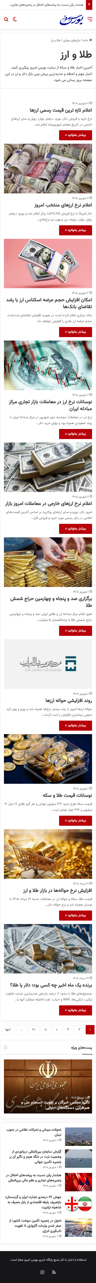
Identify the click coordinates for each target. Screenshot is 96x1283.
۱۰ (46, 1029)
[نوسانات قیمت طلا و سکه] (48, 759)
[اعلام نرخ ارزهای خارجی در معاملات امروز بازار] (48, 467)
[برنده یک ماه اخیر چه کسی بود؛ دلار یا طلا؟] (48, 948)
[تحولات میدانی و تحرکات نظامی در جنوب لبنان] (78, 1136)
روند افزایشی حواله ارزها (69, 701)
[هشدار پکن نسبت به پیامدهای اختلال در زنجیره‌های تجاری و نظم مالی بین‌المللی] (78, 1182)
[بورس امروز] (71, 20)
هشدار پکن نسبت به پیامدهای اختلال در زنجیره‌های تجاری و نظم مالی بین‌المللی (33, 1178)
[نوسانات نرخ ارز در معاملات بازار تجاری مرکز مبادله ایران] (48, 365)
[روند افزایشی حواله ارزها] (48, 664)
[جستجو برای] (6, 21)
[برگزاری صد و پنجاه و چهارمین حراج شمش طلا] (48, 562)
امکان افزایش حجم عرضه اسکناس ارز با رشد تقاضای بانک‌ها (49, 303)
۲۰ (33, 1029)
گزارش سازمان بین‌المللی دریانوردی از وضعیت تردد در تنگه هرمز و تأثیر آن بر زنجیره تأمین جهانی (35, 1157)
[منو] (89, 21)
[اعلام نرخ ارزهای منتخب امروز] (48, 168)
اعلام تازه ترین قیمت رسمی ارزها (61, 110)
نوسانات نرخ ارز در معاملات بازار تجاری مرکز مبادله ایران (50, 405)
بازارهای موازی (71, 40)
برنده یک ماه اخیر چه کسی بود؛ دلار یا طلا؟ (51, 985)
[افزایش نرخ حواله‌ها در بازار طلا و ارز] (48, 854)
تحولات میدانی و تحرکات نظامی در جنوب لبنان (33, 1132)
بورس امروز (31, 1259)
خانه (86, 40)
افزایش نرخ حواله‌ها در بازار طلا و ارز (57, 891)
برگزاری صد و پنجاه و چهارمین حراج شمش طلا (51, 602)
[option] (48, 1086)
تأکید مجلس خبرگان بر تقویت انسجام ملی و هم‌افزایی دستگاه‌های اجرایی (55, 1105)
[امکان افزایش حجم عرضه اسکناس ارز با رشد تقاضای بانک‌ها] (48, 263)
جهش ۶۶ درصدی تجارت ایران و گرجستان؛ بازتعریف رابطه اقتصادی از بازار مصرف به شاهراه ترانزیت (33, 1202)
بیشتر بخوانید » (75, 135)
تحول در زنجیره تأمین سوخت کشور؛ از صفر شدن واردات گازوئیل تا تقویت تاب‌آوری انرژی (35, 1226)
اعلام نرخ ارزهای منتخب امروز (63, 205)
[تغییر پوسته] (14, 21)
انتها (8, 1029)
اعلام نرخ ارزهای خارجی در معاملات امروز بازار (48, 504)
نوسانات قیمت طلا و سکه (67, 795)
